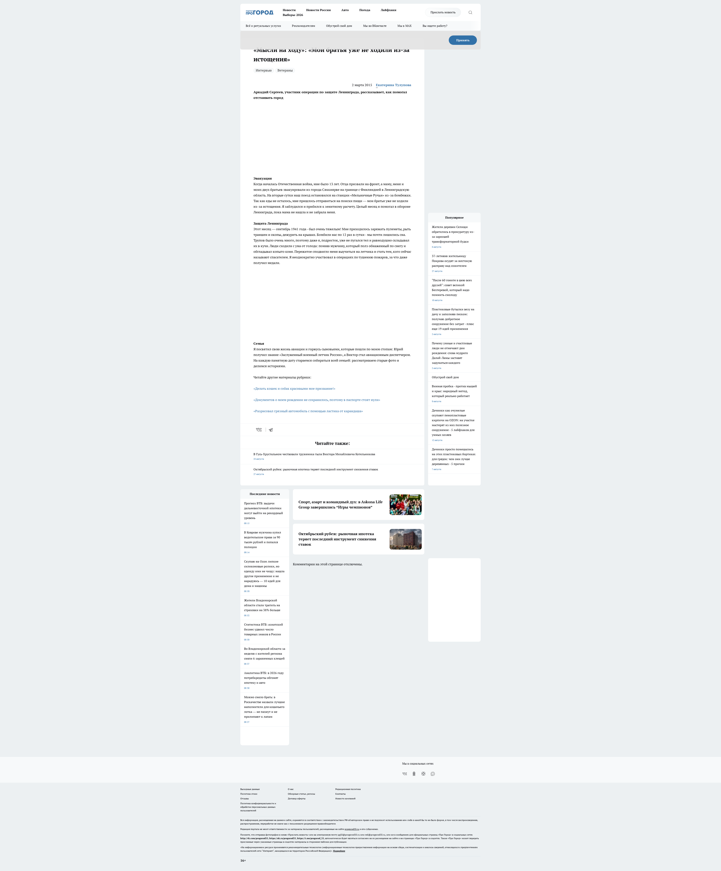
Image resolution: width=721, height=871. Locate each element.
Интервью (264, 70)
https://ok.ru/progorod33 (282, 838)
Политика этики (248, 793)
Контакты (340, 793)
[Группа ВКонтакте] (404, 774)
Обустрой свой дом (339, 26)
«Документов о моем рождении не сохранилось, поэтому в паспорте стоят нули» (316, 400)
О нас (291, 789)
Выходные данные (250, 789)
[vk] (259, 429)
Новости (289, 10)
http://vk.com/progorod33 (254, 838)
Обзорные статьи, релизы (301, 793)
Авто (345, 10)
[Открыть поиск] (470, 12)
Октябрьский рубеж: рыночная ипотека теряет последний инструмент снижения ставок (315, 471)
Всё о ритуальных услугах (263, 26)
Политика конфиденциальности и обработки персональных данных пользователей (258, 807)
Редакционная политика (348, 789)
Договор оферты (296, 798)
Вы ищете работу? (435, 26)
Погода (364, 10)
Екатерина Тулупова (393, 85)
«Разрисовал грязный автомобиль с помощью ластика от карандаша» (308, 411)
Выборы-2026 (293, 15)
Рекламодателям (303, 26)
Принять (463, 40)
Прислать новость (443, 12)
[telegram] (272, 429)
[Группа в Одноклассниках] (414, 774)
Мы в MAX (404, 26)
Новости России (318, 10)
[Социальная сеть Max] (432, 774)
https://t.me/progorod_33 (310, 838)
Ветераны (285, 70)
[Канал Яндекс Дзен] (423, 774)
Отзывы (244, 798)
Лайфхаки (388, 10)
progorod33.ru (352, 829)
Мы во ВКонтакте (375, 26)
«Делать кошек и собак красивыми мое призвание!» (294, 388)
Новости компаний (345, 798)
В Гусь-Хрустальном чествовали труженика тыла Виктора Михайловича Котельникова (314, 456)
